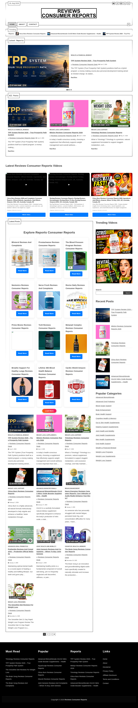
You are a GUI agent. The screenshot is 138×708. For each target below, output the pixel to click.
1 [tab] (67, 89)
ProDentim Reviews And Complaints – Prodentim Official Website (20, 551)
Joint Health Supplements (105, 435)
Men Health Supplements (105, 439)
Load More (49, 411)
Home (12, 24)
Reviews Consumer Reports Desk (85, 64)
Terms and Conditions (111, 679)
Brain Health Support (103, 414)
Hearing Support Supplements (107, 427)
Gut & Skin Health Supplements (108, 422)
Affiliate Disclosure (110, 675)
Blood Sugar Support (103, 406)
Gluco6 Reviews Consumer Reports (51, 679)
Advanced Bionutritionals (46, 488)
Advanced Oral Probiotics (18, 546)
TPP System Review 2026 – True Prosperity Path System (73, 33)
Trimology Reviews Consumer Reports (106, 133)
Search (98, 290)
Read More (74, 77)
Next (54, 634)
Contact (33, 24)
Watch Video (26, 214)
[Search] (128, 24)
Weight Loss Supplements (60, 129)
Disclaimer (107, 667)
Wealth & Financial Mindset (81, 55)
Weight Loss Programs (17, 602)
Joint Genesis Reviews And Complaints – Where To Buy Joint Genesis (48, 551)
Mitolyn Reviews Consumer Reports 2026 (110, 33)
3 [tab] (71, 89)
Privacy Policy (108, 671)
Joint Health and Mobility (46, 546)
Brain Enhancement (72, 488)
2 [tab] (69, 89)
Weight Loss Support (99, 129)
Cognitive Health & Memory (75, 546)
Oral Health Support (103, 444)
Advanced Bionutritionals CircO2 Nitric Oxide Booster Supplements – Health (49, 493)
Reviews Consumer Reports (76, 700)
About (22, 24)
